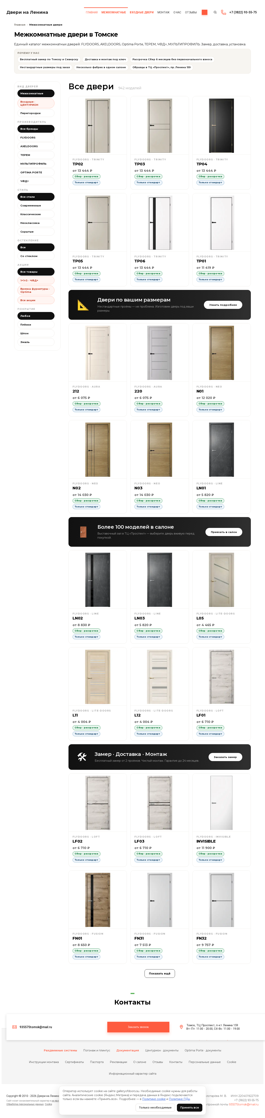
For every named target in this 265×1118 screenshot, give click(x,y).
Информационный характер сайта (132, 1073)
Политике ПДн (179, 1099)
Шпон (24, 333)
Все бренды (29, 128)
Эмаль (25, 342)
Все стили (27, 196)
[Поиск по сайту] (215, 12)
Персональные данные (205, 1062)
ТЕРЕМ (25, 154)
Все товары (28, 271)
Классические (30, 214)
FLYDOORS (28, 137)
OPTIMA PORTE (31, 172)
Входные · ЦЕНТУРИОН (29, 103)
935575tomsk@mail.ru (244, 1104)
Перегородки (30, 113)
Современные (30, 205)
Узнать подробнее (223, 304)
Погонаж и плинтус (96, 1050)
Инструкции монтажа (44, 1062)
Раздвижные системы (60, 1050)
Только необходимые (155, 1107)
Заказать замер (225, 757)
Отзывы (157, 1062)
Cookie (231, 1062)
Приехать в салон (224, 532)
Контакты (175, 1062)
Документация (127, 1050)
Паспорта (97, 1062)
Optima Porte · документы (203, 1050)
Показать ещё (160, 973)
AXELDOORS (29, 146)
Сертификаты (74, 1062)
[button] (138, 1027)
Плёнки (25, 324)
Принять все (189, 1107)
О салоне (139, 1062)
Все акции (27, 300)
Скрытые (27, 231)
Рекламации (118, 1062)
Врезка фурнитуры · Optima (35, 290)
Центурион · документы (161, 1050)
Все (23, 247)
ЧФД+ (24, 181)
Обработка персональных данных (25, 1104)
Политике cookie (154, 1099)
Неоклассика (30, 222)
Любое (25, 315)
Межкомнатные (31, 93)
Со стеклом (28, 256)
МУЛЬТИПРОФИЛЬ (33, 163)
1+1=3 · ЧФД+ (29, 280)
